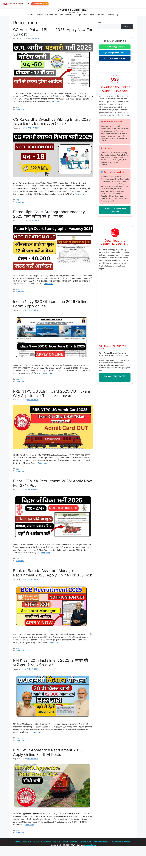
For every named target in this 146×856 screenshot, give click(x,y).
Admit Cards (88, 14)
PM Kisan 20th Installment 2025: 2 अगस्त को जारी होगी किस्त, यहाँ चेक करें (50, 662)
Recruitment (20, 109)
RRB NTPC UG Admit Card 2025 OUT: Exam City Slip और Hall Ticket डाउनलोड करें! (51, 393)
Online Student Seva (23, 842)
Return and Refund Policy (121, 842)
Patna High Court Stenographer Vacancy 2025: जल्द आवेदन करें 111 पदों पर (49, 214)
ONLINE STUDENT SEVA (73, 9)
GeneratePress (90, 845)
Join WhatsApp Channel (115, 47)
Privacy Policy (85, 842)
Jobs (61, 14)
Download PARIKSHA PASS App (115, 377)
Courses (39, 14)
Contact (110, 14)
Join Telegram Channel (114, 52)
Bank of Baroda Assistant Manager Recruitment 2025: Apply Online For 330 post (53, 572)
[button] (117, 15)
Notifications (51, 14)
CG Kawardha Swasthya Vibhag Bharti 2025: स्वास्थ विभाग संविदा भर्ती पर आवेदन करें (52, 121)
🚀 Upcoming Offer (39, 4)
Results (68, 14)
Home (30, 14)
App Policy (74, 842)
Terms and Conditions (101, 842)
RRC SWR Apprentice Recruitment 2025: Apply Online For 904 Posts (48, 752)
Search (100, 22)
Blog (17, 107)
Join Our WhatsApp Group (115, 58)
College (77, 14)
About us (100, 14)
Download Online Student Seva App (115, 210)
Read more (57, 101)
